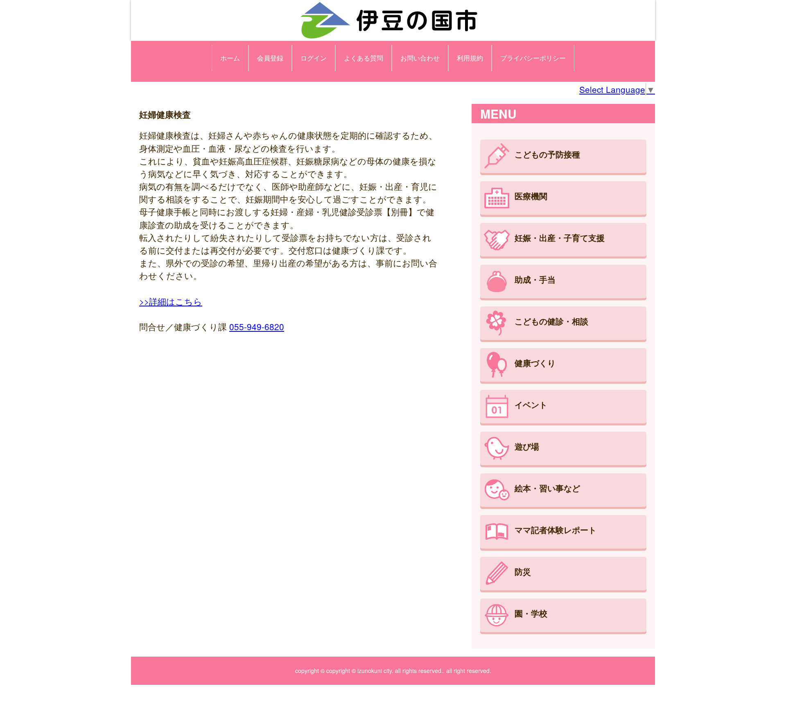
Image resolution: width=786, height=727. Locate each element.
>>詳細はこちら (170, 301)
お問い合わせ (420, 58)
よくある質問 (363, 58)
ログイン (313, 58)
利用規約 (470, 58)
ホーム (230, 58)
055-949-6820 (256, 326)
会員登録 (270, 58)
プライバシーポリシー (533, 58)
